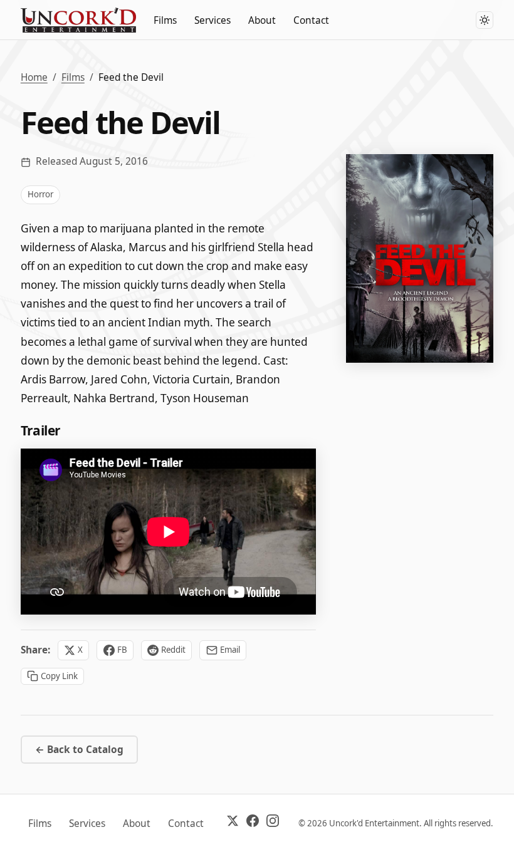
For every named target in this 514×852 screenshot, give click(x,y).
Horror (40, 194)
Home (34, 77)
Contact (311, 20)
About (262, 20)
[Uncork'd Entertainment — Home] (79, 20)
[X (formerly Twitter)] (232, 823)
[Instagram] (272, 823)
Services (212, 20)
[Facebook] (252, 823)
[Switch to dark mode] (484, 20)
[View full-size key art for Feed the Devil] (419, 258)
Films (165, 20)
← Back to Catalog (79, 749)
